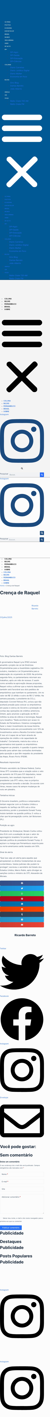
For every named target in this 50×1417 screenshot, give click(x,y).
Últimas (7, 22)
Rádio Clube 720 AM (19, 101)
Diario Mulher (16, 73)
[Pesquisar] (42, 474)
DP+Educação (16, 58)
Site (3, 1189)
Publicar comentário (10, 1228)
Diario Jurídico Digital (19, 70)
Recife (7, 301)
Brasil (7, 34)
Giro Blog (14, 83)
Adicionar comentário (11, 1197)
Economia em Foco (18, 76)
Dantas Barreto (16, 86)
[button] (22, 150)
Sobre (7, 309)
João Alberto (16, 89)
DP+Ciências (15, 61)
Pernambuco (10, 304)
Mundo (7, 37)
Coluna (8, 299)
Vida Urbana (9, 40)
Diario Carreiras (17, 67)
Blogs (7, 80)
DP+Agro (14, 52)
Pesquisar (4, 474)
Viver (6, 43)
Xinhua (7, 92)
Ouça (6, 98)
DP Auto (8, 46)
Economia (8, 28)
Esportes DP (9, 31)
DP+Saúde (14, 55)
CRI (6, 95)
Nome (5, 1174)
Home (2, 586)
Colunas (8, 64)
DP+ (6, 49)
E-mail (5, 1181)
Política (8, 25)
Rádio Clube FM (17, 104)
